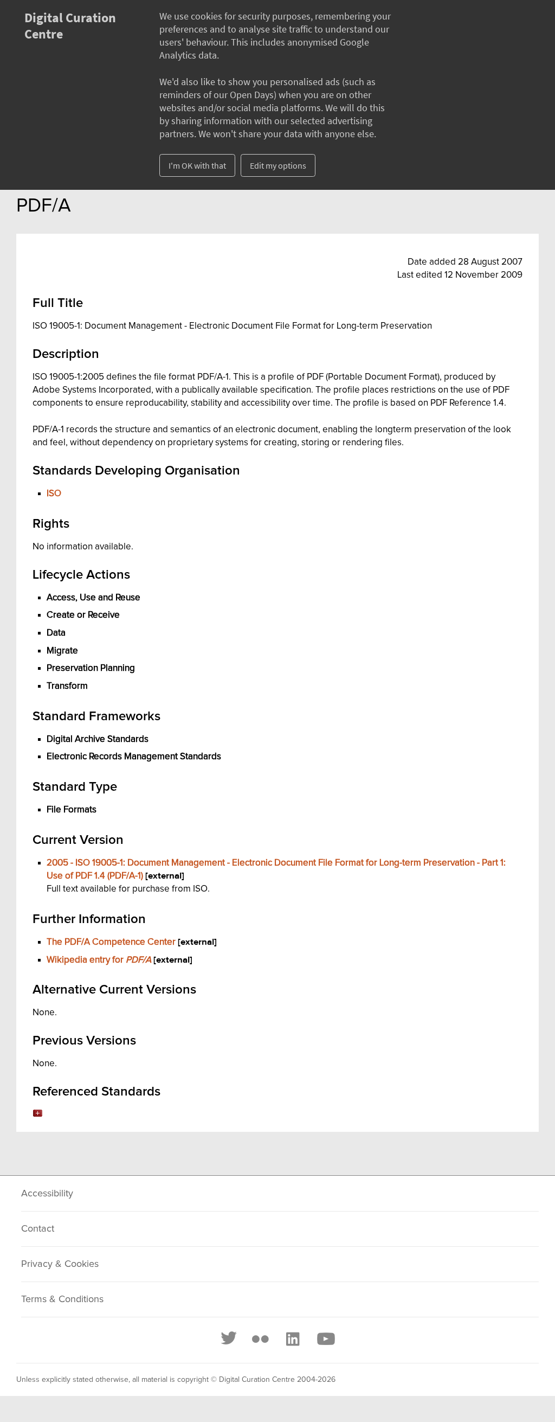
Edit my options (278, 165)
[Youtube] (325, 1339)
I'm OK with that (197, 165)
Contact (37, 1229)
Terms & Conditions (62, 1299)
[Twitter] (229, 1339)
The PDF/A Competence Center (111, 942)
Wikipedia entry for (99, 960)
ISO (54, 493)
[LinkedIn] (292, 1339)
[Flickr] (260, 1339)
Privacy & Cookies (60, 1264)
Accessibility (47, 1194)
